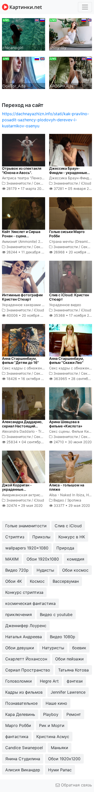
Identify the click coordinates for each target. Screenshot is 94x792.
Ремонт (73, 714)
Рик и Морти (51, 725)
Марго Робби (18, 725)
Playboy (50, 714)
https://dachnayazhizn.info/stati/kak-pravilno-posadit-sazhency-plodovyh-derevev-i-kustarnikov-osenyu (45, 119)
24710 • (72, 442)
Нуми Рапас (60, 769)
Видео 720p (17, 570)
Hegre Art (49, 681)
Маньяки (59, 747)
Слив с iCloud (68, 525)
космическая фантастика (30, 603)
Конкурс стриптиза (24, 592)
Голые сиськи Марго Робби (67, 233)
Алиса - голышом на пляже (66, 487)
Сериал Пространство (27, 669)
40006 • (27, 315)
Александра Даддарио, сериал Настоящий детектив (22, 426)
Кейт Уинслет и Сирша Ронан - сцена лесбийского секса (21, 235)
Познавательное (21, 703)
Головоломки (18, 681)
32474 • (24, 505)
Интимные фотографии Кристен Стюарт (22, 297)
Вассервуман (66, 581)
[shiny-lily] (70, 34)
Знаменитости (18, 183)
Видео (58, 500)
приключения (18, 614)
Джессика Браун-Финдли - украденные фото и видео (68, 172)
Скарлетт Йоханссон (26, 658)
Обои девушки (19, 647)
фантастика (16, 736)
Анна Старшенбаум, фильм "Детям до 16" (20, 360)
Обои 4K (13, 581)
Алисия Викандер (22, 769)
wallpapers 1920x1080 (26, 547)
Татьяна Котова (73, 669)
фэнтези (75, 681)
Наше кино (56, 703)
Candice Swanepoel (24, 747)
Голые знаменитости (26, 525)
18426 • (28, 378)
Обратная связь (76, 784)
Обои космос (75, 570)
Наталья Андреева (23, 636)
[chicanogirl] (23, 34)
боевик (79, 647)
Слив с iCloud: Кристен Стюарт (69, 297)
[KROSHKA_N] (70, 72)
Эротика (74, 500)
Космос (37, 581)
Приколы (41, 536)
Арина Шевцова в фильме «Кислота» (65, 424)
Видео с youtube (56, 614)
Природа (65, 547)
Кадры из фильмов (24, 692)
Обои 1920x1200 (64, 758)
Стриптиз (14, 536)
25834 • (29, 442)
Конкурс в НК (71, 536)
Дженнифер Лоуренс (25, 625)
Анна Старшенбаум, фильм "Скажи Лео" (66, 360)
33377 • (71, 505)
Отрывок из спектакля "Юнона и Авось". (21, 170)
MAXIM (12, 559)
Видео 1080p (62, 636)
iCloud (86, 183)
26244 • (28, 252)
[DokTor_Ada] (23, 72)
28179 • (25, 188)
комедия (75, 559)
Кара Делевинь (20, 714)
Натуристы (53, 647)
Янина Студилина (22, 758)
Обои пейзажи (69, 658)
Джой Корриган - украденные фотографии (17, 489)
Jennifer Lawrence (68, 692)
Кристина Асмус (52, 736)
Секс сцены (44, 183)
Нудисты (45, 570)
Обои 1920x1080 (43, 559)
